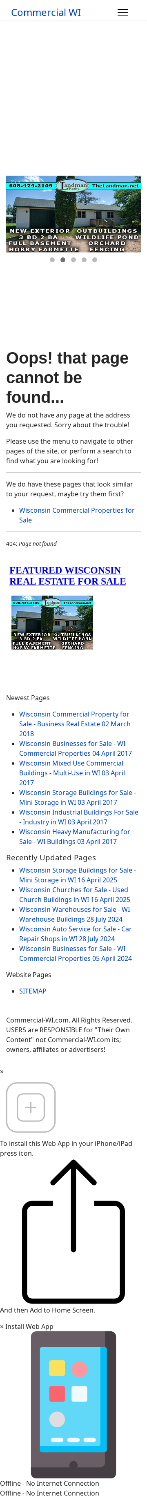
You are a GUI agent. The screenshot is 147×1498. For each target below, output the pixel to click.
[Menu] (123, 12)
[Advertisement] (73, 98)
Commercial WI (46, 12)
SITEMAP (33, 991)
